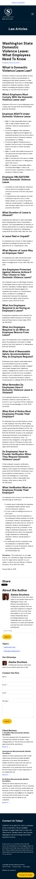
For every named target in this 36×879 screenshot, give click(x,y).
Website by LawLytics (9, 870)
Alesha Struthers (14, 63)
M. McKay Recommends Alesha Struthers (15, 780)
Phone (4, 685)
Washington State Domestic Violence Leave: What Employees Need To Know (17, 51)
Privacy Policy (17, 867)
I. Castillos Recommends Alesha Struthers (15, 734)
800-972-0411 (7, 19)
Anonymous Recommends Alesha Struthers (16, 752)
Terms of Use (6, 867)
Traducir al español (18, 3)
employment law (9, 647)
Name (4, 677)
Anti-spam (26, 867)
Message (5, 701)
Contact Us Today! (12, 820)
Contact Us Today (25, 875)
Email (4, 693)
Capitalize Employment (12, 651)
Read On (5, 747)
